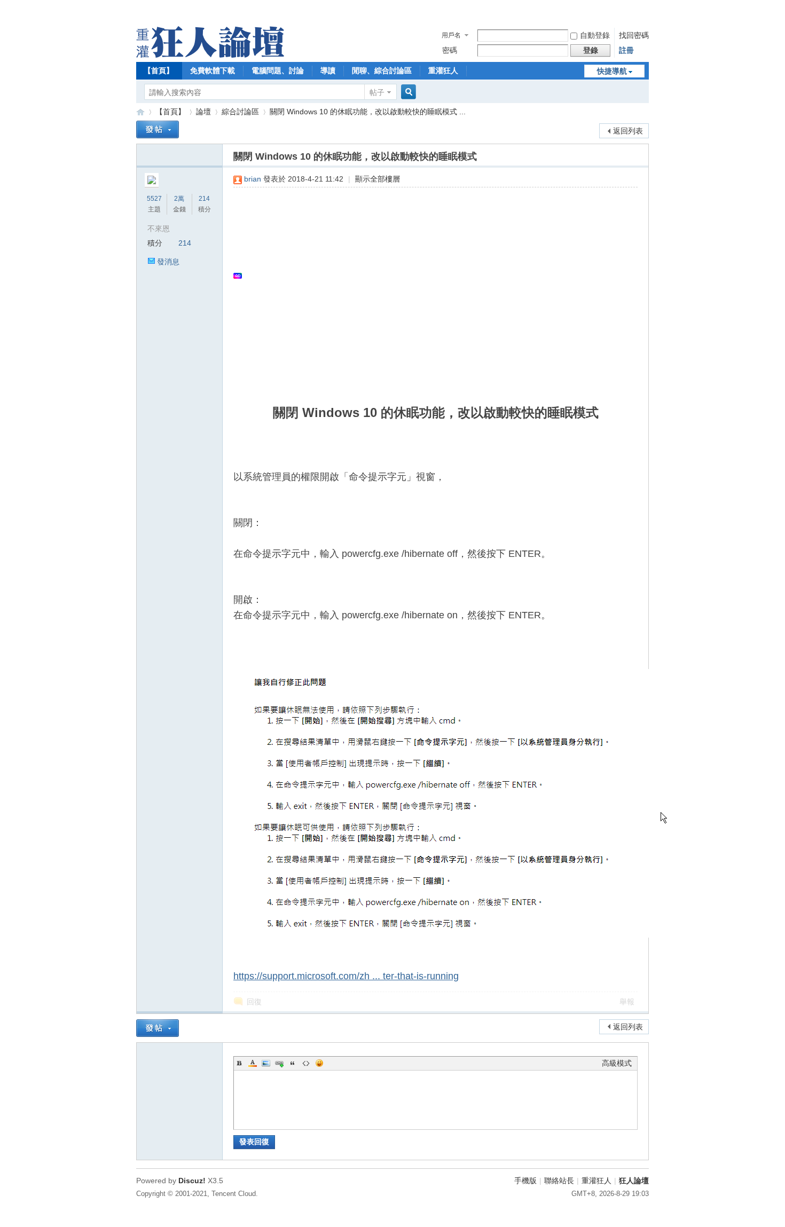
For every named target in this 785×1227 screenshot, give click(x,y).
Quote (292, 1063)
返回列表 (628, 131)
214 (204, 198)
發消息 (168, 261)
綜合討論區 (240, 111)
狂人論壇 (634, 1180)
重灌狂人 (443, 70)
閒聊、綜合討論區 (382, 70)
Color (252, 1063)
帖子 (377, 92)
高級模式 (617, 1063)
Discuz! (192, 1180)
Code (306, 1063)
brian (252, 179)
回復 (254, 1001)
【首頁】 (159, 70)
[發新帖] (157, 129)
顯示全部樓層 (377, 179)
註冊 (626, 50)
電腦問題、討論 (278, 70)
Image (266, 1063)
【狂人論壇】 (140, 112)
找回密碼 (634, 35)
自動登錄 (595, 35)
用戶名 (451, 35)
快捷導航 (612, 71)
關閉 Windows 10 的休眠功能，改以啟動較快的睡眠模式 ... (368, 111)
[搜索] (407, 92)
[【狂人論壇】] (210, 55)
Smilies (319, 1063)
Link (279, 1063)
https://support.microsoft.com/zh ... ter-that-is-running (346, 976)
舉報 (626, 1001)
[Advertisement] (430, 275)
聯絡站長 (559, 1180)
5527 (154, 198)
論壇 (203, 111)
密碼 (449, 50)
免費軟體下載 (212, 70)
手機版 (525, 1180)
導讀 (327, 70)
